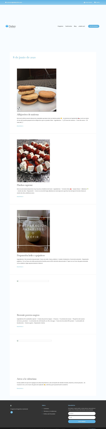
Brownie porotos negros (28, 315)
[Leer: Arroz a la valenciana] (34, 358)
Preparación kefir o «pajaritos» (31, 255)
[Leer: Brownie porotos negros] (33, 296)
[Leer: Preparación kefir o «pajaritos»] (33, 231)
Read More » (20, 126)
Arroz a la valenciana (26, 378)
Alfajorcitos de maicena (28, 114)
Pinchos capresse (25, 185)
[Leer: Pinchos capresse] (33, 160)
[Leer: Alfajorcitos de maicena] (36, 90)
